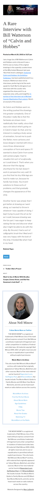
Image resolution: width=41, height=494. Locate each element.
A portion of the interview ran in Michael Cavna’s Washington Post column (17, 96)
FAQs (20, 407)
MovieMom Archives (20, 394)
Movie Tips (20, 410)
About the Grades (20, 413)
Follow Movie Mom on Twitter (20, 330)
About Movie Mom (20, 400)
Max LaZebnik (29, 489)
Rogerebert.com (26, 374)
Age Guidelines (20, 404)
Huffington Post (11, 377)
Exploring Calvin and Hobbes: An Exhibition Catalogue (17, 75)
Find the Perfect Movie (20, 397)
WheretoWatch (26, 377)
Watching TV (20, 417)
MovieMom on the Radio (20, 420)
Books (6, 257)
